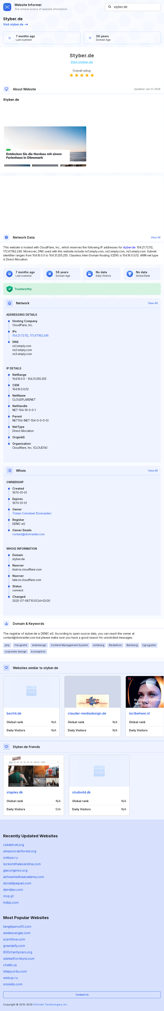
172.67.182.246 (39, 335)
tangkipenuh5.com (17, 926)
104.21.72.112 (20, 335)
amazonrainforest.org (19, 851)
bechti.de (14, 713)
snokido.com (12, 984)
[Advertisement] (81, 114)
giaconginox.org (15, 870)
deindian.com (13, 890)
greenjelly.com (14, 946)
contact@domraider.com (28, 534)
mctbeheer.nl (139, 713)
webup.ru (10, 978)
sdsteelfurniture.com (18, 959)
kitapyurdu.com (15, 971)
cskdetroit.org (13, 845)
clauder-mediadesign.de (87, 713)
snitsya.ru (10, 858)
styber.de (129, 247)
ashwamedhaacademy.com (23, 877)
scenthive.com (14, 939)
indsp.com (11, 902)
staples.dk (15, 792)
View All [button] (155, 237)
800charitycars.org (17, 952)
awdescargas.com (16, 933)
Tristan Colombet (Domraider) (32, 513)
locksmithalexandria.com (22, 864)
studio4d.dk (81, 792)
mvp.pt (8, 896)
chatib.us (10, 965)
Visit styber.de (13, 24)
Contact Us (82, 994)
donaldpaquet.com (17, 883)
